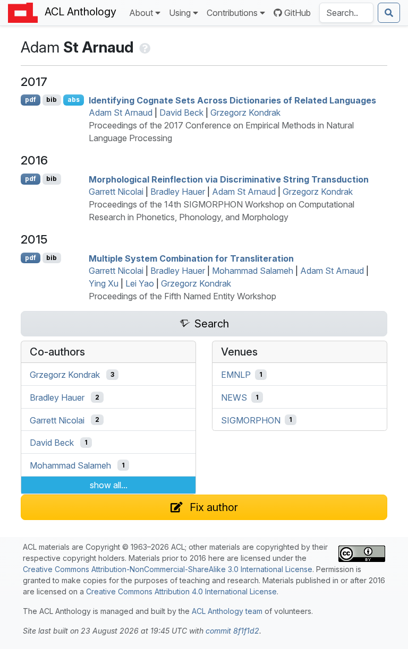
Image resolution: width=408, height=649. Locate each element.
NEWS (234, 397)
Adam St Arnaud (120, 112)
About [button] (141, 12)
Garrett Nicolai (116, 191)
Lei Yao (139, 283)
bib (51, 99)
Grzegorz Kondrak (245, 112)
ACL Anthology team (227, 611)
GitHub (297, 12)
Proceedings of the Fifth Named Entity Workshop (182, 296)
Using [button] (180, 12)
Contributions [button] (232, 12)
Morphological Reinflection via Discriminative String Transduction (229, 179)
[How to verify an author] (143, 47)
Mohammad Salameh (252, 270)
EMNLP (236, 374)
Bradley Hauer (177, 191)
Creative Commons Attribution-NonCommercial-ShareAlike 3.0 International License (167, 569)
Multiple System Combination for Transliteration (191, 258)
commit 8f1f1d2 (232, 630)
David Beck (181, 112)
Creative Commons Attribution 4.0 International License (181, 591)
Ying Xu (103, 283)
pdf (30, 99)
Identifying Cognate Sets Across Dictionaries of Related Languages (232, 99)
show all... (109, 485)
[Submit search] (389, 13)
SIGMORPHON (250, 419)
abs (73, 99)
